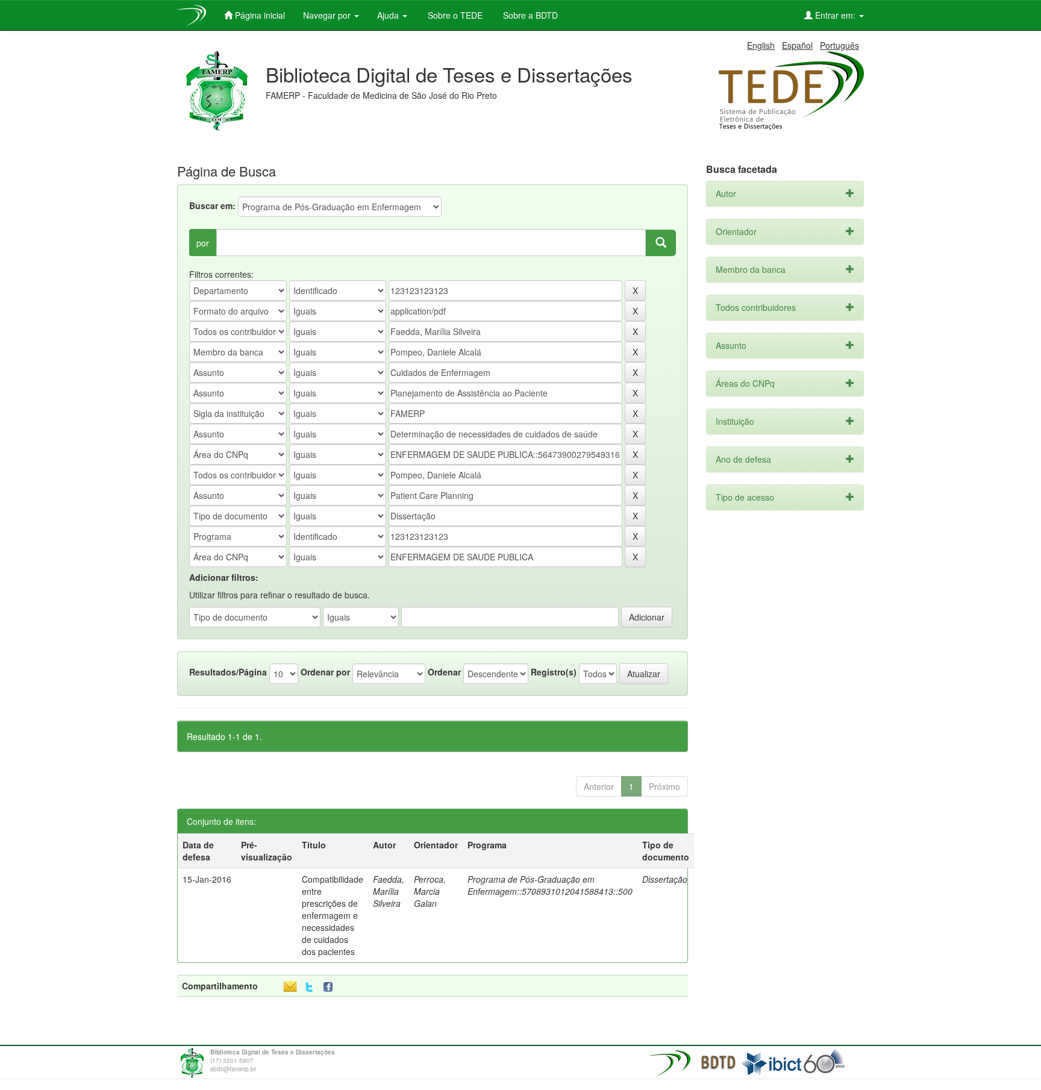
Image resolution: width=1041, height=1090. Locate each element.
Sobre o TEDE (454, 15)
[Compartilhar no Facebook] (331, 987)
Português (839, 45)
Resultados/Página (228, 672)
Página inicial (259, 15)
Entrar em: (835, 15)
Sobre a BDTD (529, 15)
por (202, 243)
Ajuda (389, 15)
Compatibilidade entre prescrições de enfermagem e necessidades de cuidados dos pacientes (332, 915)
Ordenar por (325, 672)
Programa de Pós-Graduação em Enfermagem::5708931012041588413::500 (550, 885)
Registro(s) (554, 672)
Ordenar (444, 672)
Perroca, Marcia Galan (430, 891)
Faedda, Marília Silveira (388, 891)
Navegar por (328, 15)
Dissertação (664, 879)
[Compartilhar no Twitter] (309, 987)
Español (797, 45)
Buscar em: (212, 205)
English (761, 45)
